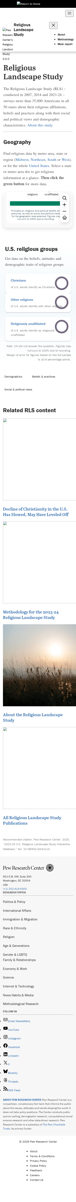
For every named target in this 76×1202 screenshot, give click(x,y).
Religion (9, 937)
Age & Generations (16, 945)
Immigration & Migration (20, 919)
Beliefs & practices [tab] (43, 376)
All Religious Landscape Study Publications (32, 820)
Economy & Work (15, 969)
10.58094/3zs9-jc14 (36, 849)
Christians (18, 280)
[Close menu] (53, 25)
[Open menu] (69, 13)
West (65, 159)
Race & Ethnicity (14, 928)
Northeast (38, 159)
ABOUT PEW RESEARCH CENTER (22, 1100)
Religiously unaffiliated (28, 323)
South (52, 159)
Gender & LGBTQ (15, 954)
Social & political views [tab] (18, 389)
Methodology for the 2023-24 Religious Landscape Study (31, 614)
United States (39, 165)
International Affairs (17, 910)
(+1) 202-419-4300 (15, 889)
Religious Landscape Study (23, 29)
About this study (39, 124)
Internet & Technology (18, 986)
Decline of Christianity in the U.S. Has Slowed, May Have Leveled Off (35, 511)
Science (8, 977)
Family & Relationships (19, 960)
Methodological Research (21, 1004)
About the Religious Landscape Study (33, 717)
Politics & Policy (14, 901)
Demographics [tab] (13, 376)
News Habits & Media (18, 995)
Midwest (21, 159)
